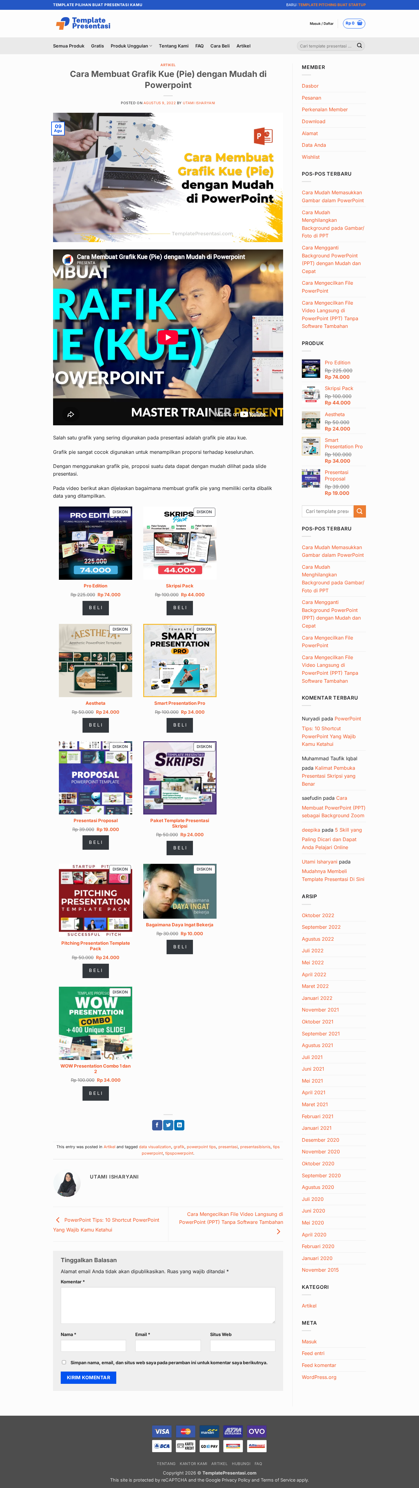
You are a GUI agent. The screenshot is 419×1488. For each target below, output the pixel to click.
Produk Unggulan (129, 45)
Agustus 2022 (318, 939)
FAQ (199, 45)
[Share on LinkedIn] (179, 1125)
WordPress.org (319, 1377)
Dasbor (310, 86)
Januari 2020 (317, 1258)
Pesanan (311, 98)
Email (142, 1334)
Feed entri (313, 1353)
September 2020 (321, 1175)
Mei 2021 (312, 1081)
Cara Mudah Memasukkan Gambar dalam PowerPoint (333, 196)
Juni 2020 (313, 1211)
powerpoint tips (201, 1146)
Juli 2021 (312, 1057)
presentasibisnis (255, 1146)
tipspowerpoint (179, 1153)
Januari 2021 (317, 1128)
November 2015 (320, 1270)
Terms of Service (278, 1479)
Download (313, 121)
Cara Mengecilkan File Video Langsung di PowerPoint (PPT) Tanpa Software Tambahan (231, 1218)
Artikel (243, 45)
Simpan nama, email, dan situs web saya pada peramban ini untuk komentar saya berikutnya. (169, 1362)
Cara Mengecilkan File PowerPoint (327, 287)
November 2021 (320, 1010)
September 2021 (321, 1034)
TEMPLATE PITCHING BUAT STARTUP (332, 4)
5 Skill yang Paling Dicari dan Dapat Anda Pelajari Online (332, 838)
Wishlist (311, 157)
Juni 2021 (313, 1069)
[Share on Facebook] (157, 1125)
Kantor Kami (193, 1463)
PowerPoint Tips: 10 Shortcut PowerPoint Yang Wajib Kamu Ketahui (331, 731)
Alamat (310, 133)
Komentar (73, 1281)
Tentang (166, 1463)
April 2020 (314, 1235)
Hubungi (241, 1463)
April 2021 (313, 1092)
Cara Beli (220, 45)
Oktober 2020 (318, 1163)
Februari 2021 (317, 1116)
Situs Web (221, 1334)
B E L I (95, 607)
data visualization (155, 1146)
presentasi (228, 1146)
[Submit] (359, 46)
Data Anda (314, 145)
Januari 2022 (317, 998)
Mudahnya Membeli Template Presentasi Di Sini (333, 875)
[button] (321, 23)
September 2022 (321, 927)
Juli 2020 (313, 1199)
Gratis (97, 45)
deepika (311, 830)
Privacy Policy (236, 1479)
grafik (179, 1146)
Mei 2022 (313, 962)
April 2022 (314, 974)
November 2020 (321, 1151)
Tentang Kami (174, 45)
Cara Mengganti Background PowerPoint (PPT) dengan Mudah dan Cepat (331, 259)
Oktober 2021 (317, 1022)
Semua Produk (68, 45)
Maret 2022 (315, 986)
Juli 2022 (313, 950)
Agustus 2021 (317, 1045)
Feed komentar (319, 1365)
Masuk (309, 1341)
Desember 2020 (320, 1140)
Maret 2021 (315, 1104)
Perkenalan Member (325, 109)
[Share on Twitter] (168, 1125)
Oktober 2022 (318, 915)
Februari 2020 (318, 1246)
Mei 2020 (313, 1223)
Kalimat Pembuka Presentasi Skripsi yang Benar (329, 776)
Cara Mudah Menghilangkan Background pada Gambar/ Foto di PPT (333, 224)
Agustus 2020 (318, 1187)
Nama (68, 1334)
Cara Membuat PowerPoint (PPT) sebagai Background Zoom (334, 806)
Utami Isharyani (199, 103)
